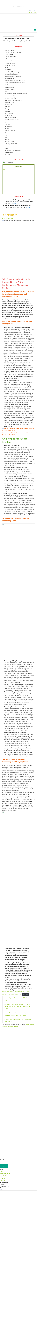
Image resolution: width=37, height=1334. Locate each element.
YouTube (7, 154)
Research (7, 124)
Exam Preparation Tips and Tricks (15, 80)
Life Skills (7, 107)
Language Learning (10, 98)
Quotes (7, 122)
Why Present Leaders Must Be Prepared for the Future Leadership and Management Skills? (16, 283)
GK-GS (6, 85)
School (7, 128)
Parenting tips (9, 115)
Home (4, 169)
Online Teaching (10, 113)
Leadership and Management (13, 100)
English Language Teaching (13, 76)
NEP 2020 (7, 111)
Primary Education (10, 117)
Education (8, 70)
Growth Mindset (9, 87)
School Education (10, 131)
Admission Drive (9, 50)
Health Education (10, 89)
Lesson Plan (8, 104)
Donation (2, 1180)
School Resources (5, 1173)
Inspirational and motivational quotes (16, 93)
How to (7, 91)
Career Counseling (10, 56)
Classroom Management (12, 61)
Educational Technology (12, 72)
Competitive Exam (10, 65)
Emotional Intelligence (11, 74)
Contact (2, 1179)
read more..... (17, 203)
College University (10, 63)
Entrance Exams (9, 78)
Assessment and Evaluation (13, 52)
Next (11, 218)
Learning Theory (9, 102)
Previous (5, 218)
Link (1, 1177)
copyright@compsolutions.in (18, 1330)
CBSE (6, 59)
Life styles (8, 109)
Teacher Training (10, 141)
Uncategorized (9, 152)
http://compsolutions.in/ (11, 1328)
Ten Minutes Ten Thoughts (13, 150)
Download (25, 994)
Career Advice (9, 54)
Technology (8, 146)
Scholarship (8, 126)
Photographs (4, 1175)
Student (7, 135)
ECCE (6, 67)
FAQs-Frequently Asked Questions (15, 83)
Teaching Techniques (11, 144)
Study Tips (8, 137)
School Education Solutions (18, 4)
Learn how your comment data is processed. (18, 1025)
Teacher (7, 139)
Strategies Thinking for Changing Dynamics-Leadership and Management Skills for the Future (17, 1006)
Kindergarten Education (12, 96)
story (6, 133)
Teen (6, 148)
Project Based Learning (11, 120)
